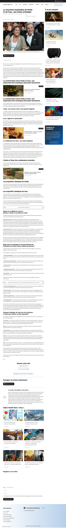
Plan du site (5, 513)
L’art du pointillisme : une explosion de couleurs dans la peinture (54, 118)
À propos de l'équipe (7, 514)
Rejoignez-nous (60, 1)
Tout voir (43, 507)
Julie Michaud (25, 390)
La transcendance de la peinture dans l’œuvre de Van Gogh (11, 442)
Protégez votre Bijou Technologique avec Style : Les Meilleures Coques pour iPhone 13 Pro (33, 443)
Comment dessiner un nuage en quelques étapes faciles (31, 423)
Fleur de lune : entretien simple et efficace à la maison (32, 90)
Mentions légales (6, 519)
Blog (42, 4)
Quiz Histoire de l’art (7, 521)
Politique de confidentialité (8, 518)
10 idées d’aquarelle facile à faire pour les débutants (10, 423)
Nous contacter (6, 511)
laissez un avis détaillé (25, 369)
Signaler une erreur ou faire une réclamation (24, 373)
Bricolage (25, 4)
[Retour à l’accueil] (7, 4)
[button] (51, 4)
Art (20, 4)
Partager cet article (9, 55)
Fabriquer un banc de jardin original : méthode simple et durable (32, 173)
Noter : (4, 487)
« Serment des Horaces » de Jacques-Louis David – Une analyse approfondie (12, 463)
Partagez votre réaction (6, 526)
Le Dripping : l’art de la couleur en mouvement (51, 42)
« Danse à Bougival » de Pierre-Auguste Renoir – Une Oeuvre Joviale (51, 81)
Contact (47, 4)
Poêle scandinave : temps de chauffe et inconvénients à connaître (33, 132)
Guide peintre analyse (7, 516)
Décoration (31, 4)
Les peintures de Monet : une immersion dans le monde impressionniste (34, 463)
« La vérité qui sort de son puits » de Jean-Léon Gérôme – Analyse (53, 24)
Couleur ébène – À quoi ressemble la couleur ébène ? (52, 100)
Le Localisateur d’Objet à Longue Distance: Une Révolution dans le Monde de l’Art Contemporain (53, 61)
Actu (16, 4)
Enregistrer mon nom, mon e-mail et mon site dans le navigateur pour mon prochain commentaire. (23, 496)
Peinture (37, 4)
